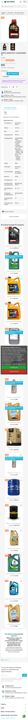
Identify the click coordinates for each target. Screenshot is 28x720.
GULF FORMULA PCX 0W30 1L (14, 624)
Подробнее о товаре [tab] (10, 107)
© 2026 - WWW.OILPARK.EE (8, 718)
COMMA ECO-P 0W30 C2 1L (14, 473)
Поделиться (9, 87)
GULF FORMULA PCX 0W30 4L (14, 422)
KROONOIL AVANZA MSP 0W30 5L (14, 321)
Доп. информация (6, 364)
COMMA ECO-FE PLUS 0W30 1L (14, 397)
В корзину (12, 73)
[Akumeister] (14, 660)
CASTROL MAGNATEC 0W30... (14, 271)
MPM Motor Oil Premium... (14, 447)
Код (4, 117)
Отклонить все (14, 371)
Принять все (14, 367)
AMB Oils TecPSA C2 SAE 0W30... (14, 523)
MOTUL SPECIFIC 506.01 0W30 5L (14, 246)
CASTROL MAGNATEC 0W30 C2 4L (14, 573)
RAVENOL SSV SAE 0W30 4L (14, 548)
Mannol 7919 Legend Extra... (14, 498)
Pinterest (17, 87)
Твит (13, 87)
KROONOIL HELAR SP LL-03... (14, 296)
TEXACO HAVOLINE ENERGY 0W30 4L (14, 599)
